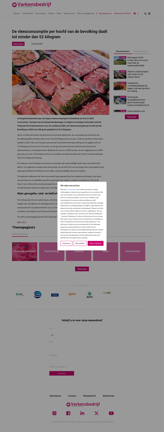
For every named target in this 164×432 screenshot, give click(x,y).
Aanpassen (66, 243)
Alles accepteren (96, 243)
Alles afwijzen (80, 243)
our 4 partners (71, 189)
